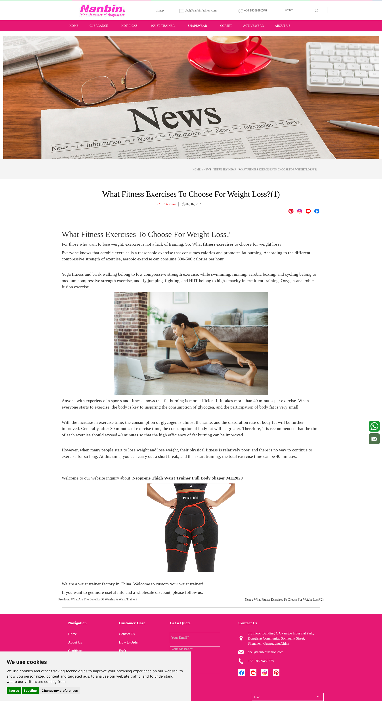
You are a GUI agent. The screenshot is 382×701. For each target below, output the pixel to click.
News (207, 169)
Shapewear (197, 25)
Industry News (225, 169)
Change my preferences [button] (60, 690)
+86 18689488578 (255, 10)
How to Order (129, 642)
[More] (316, 211)
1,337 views (168, 204)
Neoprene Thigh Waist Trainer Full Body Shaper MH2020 (187, 478)
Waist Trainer (163, 25)
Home (73, 25)
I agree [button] (14, 690)
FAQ (122, 651)
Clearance (99, 25)
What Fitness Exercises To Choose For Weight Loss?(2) (289, 599)
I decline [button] (30, 690)
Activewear (253, 25)
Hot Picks (129, 25)
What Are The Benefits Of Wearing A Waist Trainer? (104, 599)
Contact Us (127, 634)
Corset (226, 25)
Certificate (75, 651)
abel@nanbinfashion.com (201, 10)
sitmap (160, 10)
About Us (282, 25)
